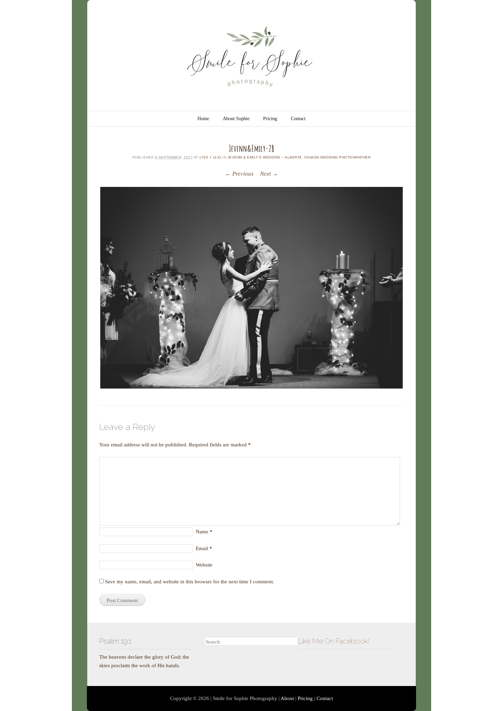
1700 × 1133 (210, 157)
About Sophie (236, 118)
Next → (269, 173)
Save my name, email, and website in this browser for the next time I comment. (189, 581)
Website (204, 565)
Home (203, 118)
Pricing (270, 118)
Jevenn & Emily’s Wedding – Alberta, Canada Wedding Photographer (299, 157)
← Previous (239, 173)
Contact (298, 118)
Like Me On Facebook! (334, 641)
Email (204, 548)
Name (204, 531)
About (287, 698)
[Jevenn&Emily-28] (251, 288)
